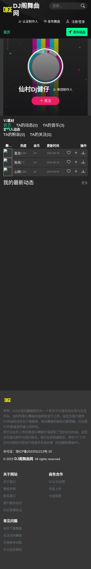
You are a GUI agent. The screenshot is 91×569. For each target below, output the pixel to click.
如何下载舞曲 (12, 528)
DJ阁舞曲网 (23, 459)
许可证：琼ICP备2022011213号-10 (27, 451)
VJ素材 (9, 120)
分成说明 (55, 496)
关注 (47, 101)
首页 (7, 32)
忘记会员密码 (12, 549)
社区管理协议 (12, 510)
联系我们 (9, 496)
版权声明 (9, 489)
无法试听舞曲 (12, 535)
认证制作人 (30, 21)
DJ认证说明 (57, 481)
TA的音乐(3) (53, 125)
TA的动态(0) (27, 125)
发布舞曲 (53, 21)
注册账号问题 (12, 542)
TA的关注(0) (40, 134)
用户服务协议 (12, 503)
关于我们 (9, 481)
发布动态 (79, 32)
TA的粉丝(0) (14, 134)
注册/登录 (78, 21)
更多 (85, 183)
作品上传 (55, 489)
